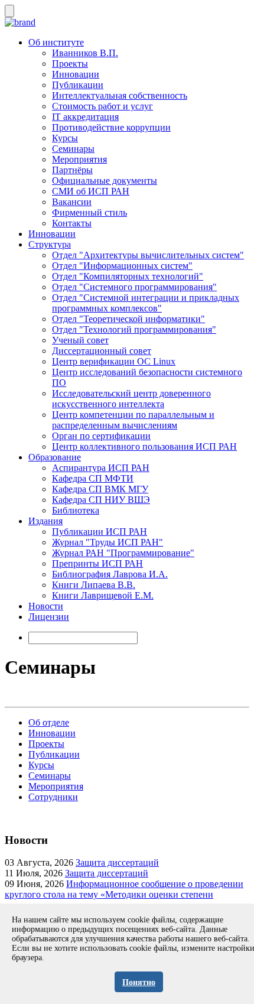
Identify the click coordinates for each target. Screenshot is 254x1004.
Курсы (65, 138)
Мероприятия (79, 159)
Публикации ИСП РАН (99, 532)
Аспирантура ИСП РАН (100, 468)
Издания (45, 521)
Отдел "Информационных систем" (122, 266)
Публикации (77, 85)
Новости (45, 606)
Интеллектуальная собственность (119, 95)
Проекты (70, 64)
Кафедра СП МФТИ (92, 478)
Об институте (56, 42)
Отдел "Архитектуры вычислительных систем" (148, 255)
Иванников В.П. (85, 53)
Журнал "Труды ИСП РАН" (107, 542)
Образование (54, 457)
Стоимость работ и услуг (102, 106)
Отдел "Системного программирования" (134, 287)
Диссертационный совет (101, 351)
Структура (49, 244)
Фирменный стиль (89, 212)
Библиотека (75, 510)
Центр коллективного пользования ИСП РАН (144, 446)
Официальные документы (104, 181)
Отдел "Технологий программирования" (134, 329)
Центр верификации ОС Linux (113, 361)
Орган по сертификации (101, 436)
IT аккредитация (85, 117)
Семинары (73, 149)
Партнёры (72, 170)
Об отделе (48, 722)
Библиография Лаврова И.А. (110, 574)
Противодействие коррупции (111, 127)
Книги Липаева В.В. (93, 585)
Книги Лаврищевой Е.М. (103, 595)
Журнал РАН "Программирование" (123, 553)
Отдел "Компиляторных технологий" (127, 276)
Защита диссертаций (117, 862)
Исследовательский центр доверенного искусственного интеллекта (131, 398)
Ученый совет (80, 340)
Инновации (75, 74)
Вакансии (72, 202)
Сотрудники (53, 797)
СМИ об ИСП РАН (90, 191)
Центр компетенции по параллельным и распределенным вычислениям (133, 420)
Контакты (72, 223)
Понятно (138, 982)
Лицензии (48, 617)
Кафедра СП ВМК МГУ (100, 489)
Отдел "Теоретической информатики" (128, 319)
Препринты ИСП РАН (97, 563)
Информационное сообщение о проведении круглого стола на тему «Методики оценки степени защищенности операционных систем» (124, 894)
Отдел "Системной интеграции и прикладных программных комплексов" (145, 303)
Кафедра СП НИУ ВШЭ (101, 500)
